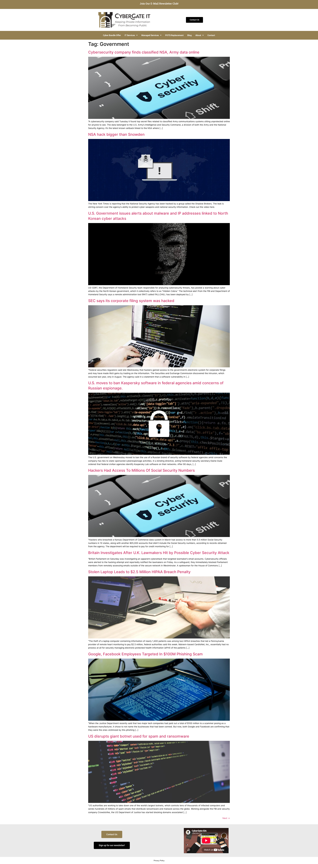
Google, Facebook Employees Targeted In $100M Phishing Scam (145, 654)
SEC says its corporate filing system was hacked (131, 300)
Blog (189, 35)
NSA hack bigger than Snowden (116, 134)
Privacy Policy (159, 861)
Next (226, 818)
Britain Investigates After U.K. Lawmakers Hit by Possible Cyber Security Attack (158, 552)
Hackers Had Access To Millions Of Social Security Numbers (141, 470)
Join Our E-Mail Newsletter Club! (159, 3)
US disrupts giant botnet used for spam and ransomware (138, 736)
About (198, 35)
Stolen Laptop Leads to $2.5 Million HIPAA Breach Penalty (139, 572)
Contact (211, 35)
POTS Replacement (174, 35)
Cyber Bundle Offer (112, 35)
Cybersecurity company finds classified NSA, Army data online (143, 52)
